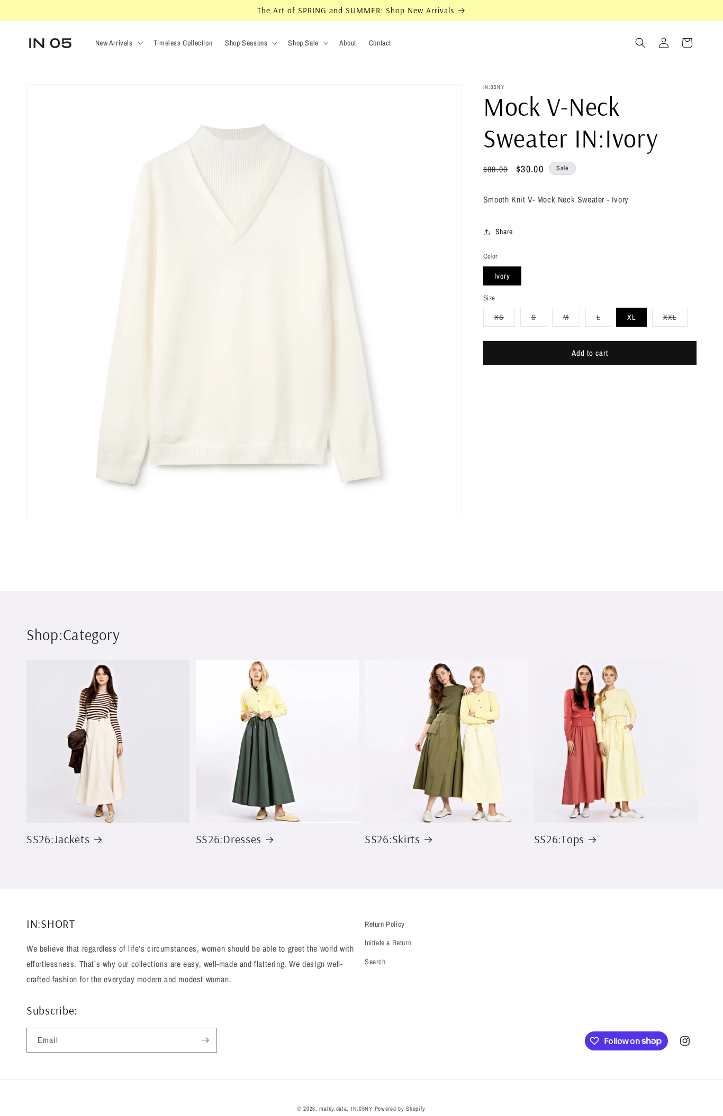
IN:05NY (362, 1108)
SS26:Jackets (58, 839)
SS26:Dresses (229, 839)
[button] (118, 43)
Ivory (502, 276)
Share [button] (504, 232)
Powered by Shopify (400, 1108)
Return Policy (385, 924)
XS (504, 319)
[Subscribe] (204, 1040)
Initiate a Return (388, 942)
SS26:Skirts (392, 839)
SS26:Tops (559, 839)
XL (631, 317)
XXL (675, 319)
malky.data (333, 1108)
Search (375, 961)
